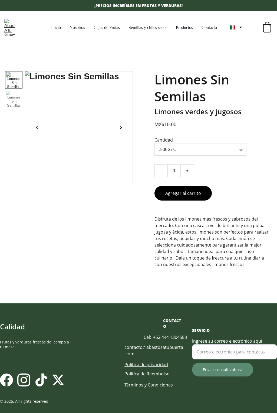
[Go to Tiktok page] (41, 379)
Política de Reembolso (147, 374)
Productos (184, 27)
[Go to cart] (267, 27)
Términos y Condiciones (148, 385)
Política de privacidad (146, 365)
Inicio (56, 27)
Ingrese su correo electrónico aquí (227, 341)
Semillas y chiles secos (147, 27)
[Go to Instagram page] (23, 379)
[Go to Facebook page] (6, 379)
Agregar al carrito (183, 193)
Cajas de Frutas (107, 27)
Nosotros (77, 27)
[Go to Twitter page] (58, 379)
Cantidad (163, 140)
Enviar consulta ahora (222, 369)
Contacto (209, 27)
